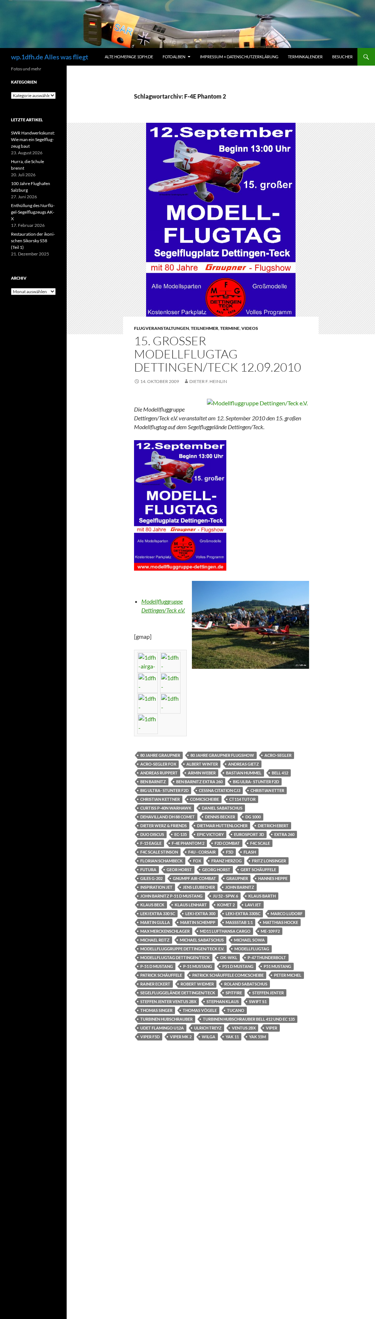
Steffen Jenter (268, 992)
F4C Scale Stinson (159, 852)
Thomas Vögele (200, 1010)
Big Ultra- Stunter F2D (164, 790)
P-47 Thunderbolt (267, 957)
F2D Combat (227, 843)
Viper (271, 1027)
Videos (249, 328)
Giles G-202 (151, 878)
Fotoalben (174, 56)
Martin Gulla (155, 922)
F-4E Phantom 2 (188, 843)
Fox (197, 860)
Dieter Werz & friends (163, 825)
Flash (250, 852)
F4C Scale (260, 843)
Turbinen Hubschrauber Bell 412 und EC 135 (249, 1019)
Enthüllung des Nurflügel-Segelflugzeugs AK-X (33, 212)
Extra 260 (284, 834)
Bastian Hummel (243, 772)
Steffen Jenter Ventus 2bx (168, 1001)
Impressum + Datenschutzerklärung (239, 56)
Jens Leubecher (199, 887)
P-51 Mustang (197, 966)
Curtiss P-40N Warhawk (166, 808)
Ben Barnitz (153, 781)
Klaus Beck (152, 904)
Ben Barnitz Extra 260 (199, 781)
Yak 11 (232, 1036)
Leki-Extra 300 (200, 913)
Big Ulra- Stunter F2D (256, 781)
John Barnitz (239, 887)
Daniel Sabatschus (222, 808)
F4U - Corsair (202, 852)
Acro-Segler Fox (158, 764)
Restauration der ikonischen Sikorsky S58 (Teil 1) (33, 240)
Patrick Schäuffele (161, 975)
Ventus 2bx (244, 1027)
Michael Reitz (155, 939)
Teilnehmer (204, 328)
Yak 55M (257, 1036)
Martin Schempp (197, 922)
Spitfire (234, 992)
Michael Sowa (249, 939)
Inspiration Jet (156, 887)
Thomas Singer (156, 1010)
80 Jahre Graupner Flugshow (222, 755)
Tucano (235, 1010)
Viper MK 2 (181, 1036)
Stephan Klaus (223, 1001)
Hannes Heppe (272, 878)
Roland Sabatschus (245, 983)
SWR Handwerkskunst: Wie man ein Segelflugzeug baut (33, 139)
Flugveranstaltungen (161, 328)
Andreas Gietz (243, 764)
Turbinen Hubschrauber (166, 1019)
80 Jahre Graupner (160, 755)
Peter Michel (287, 975)
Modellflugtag (251, 948)
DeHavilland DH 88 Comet (167, 816)
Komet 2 (226, 904)
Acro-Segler (278, 755)
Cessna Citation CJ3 (219, 790)
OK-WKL (228, 957)
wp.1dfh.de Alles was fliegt (49, 57)
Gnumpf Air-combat (194, 878)
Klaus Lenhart (191, 904)
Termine (230, 328)
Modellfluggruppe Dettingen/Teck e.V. (182, 948)
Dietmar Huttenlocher (222, 825)
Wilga (208, 1036)
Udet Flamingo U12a (162, 1027)
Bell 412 (280, 772)
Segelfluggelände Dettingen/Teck (177, 992)
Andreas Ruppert (159, 772)
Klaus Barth (262, 896)
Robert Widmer (197, 983)
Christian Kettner (160, 799)
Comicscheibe (204, 799)
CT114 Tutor (242, 799)
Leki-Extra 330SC (243, 913)
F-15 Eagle (150, 843)
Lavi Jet (253, 904)
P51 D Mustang (237, 966)
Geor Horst (179, 869)
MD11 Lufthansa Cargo (225, 931)
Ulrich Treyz (208, 1027)
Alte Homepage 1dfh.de (129, 56)
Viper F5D (150, 1036)
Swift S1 (258, 1001)
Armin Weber (202, 772)
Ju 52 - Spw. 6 (225, 896)
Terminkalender (305, 56)
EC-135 (180, 834)
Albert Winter (202, 764)
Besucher (342, 56)
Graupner (237, 878)
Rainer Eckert (155, 983)
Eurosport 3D (249, 834)
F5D (229, 852)
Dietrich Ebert (273, 825)
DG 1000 (253, 816)
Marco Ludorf (286, 913)
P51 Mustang (277, 966)
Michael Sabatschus (202, 939)
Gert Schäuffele (258, 869)
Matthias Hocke (280, 922)
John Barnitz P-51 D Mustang (171, 896)
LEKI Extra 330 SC (157, 913)
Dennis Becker (220, 816)
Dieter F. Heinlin (208, 381)
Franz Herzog (226, 860)
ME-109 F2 (270, 931)
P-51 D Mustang (156, 966)
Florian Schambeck (161, 860)
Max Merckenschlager (165, 931)
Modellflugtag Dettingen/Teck (175, 957)
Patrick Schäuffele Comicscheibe (228, 975)
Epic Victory (210, 834)
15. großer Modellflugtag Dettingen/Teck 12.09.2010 (217, 354)
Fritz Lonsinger (269, 860)
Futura (148, 869)
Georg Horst (216, 869)
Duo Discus (152, 834)
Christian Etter (267, 790)
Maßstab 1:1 (239, 922)
